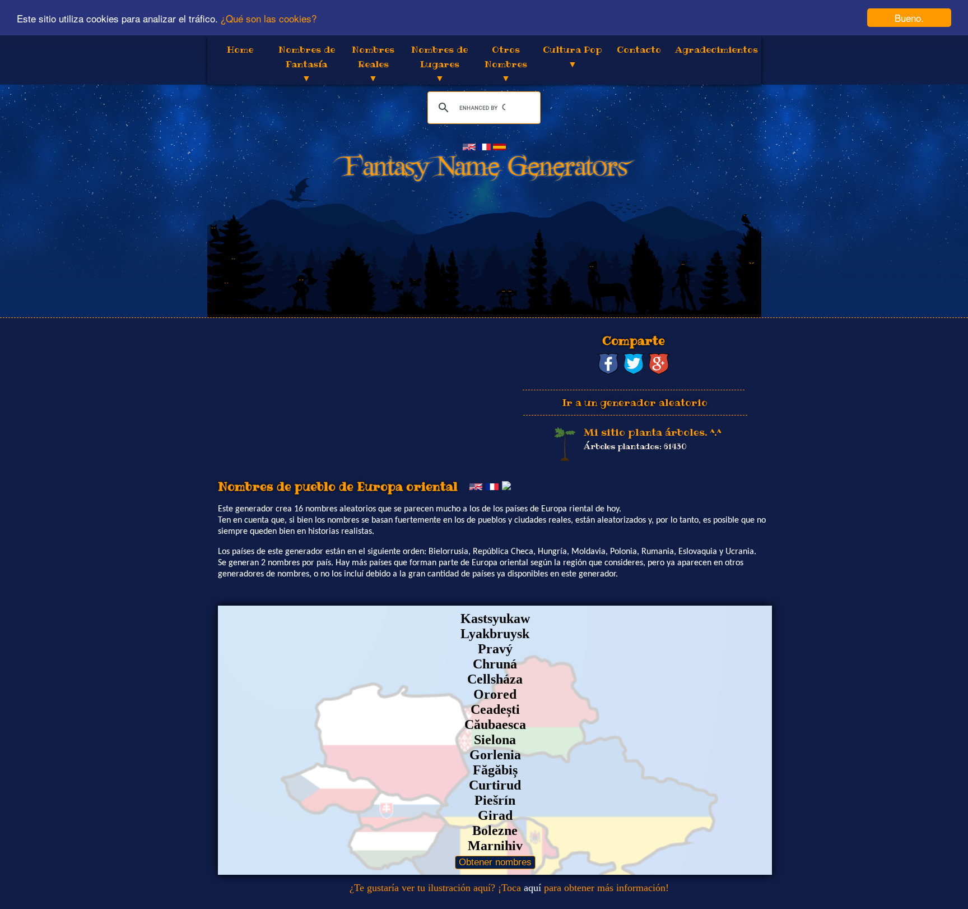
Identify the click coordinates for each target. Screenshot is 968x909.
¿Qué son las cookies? (269, 18)
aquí (532, 887)
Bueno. (909, 18)
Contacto (639, 49)
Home (240, 49)
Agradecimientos (716, 49)
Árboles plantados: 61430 (635, 446)
